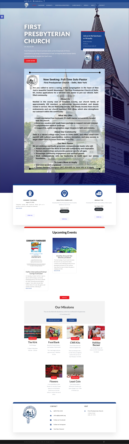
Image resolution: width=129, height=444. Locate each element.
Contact (102, 5)
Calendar (41, 5)
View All (30, 215)
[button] (2, 17)
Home (34, 5)
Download (64, 211)
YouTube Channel (59, 429)
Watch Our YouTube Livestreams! (93, 49)
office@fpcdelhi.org (60, 415)
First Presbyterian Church (95, 411)
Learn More (30, 60)
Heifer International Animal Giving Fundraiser (36, 273)
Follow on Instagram (60, 424)
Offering (71, 320)
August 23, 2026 (30, 202)
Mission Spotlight (54, 320)
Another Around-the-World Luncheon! (64, 257)
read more (19, 208)
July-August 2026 (98, 206)
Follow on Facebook (59, 420)
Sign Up (54, 377)
